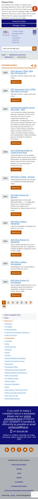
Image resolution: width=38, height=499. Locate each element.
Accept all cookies (19, 21)
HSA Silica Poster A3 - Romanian (20, 241)
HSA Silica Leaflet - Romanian (19, 222)
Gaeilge (19, 477)
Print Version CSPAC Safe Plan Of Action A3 (22, 72)
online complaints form (17, 417)
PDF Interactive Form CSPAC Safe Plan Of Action (23, 90)
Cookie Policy (17, 16)
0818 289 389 (22, 431)
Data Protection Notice (19, 464)
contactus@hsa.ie (18, 427)
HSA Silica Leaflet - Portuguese (19, 263)
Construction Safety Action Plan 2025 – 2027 (23, 108)
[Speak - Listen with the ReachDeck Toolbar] (35, 9)
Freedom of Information (19, 486)
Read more (16, 82)
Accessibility (19, 482)
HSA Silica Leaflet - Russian (23, 177)
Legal (19, 473)
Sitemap (19, 469)
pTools (13, 495)
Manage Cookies (19, 25)
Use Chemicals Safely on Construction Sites (22, 151)
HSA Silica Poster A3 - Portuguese (20, 281)
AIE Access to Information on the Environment (19, 490)
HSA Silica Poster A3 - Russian (20, 196)
